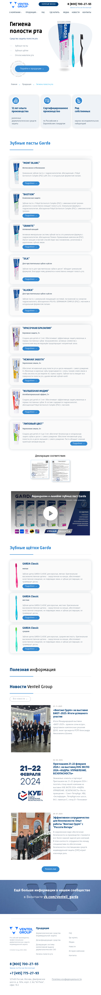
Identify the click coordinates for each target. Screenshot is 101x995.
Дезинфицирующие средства (48, 940)
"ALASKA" (27, 290)
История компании (76, 951)
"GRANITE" (28, 226)
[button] (48, 4)
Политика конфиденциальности (67, 979)
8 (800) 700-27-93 (79, 4)
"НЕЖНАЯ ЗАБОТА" (33, 359)
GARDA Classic (30, 564)
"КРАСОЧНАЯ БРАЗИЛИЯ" (37, 328)
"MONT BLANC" (31, 163)
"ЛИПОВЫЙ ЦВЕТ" (33, 424)
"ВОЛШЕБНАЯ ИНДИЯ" (35, 391)
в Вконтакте (51, 897)
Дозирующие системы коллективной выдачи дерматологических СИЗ (46, 947)
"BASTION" (28, 194)
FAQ (70, 933)
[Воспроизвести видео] (50, 513)
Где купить (73, 938)
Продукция (26, 84)
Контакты (73, 955)
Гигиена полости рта (44, 954)
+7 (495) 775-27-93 (24, 973)
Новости (72, 947)
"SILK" (26, 258)
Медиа (71, 942)
